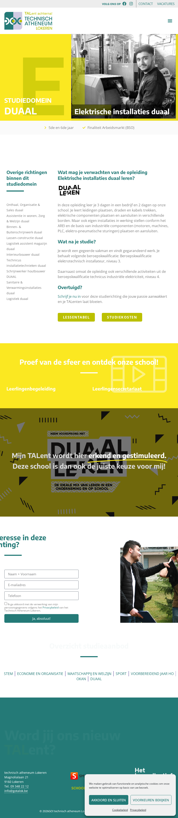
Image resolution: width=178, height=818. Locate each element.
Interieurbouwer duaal (23, 254)
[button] (170, 20)
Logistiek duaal (17, 299)
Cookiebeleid (120, 810)
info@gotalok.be (16, 791)
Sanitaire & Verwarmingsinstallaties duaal (24, 287)
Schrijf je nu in (69, 296)
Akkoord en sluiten (108, 800)
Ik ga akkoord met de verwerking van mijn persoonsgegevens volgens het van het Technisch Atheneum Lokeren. (36, 607)
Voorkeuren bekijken (151, 800)
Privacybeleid (138, 810)
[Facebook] (124, 3)
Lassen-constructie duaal (25, 238)
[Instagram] (131, 3)
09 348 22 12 (19, 786)
